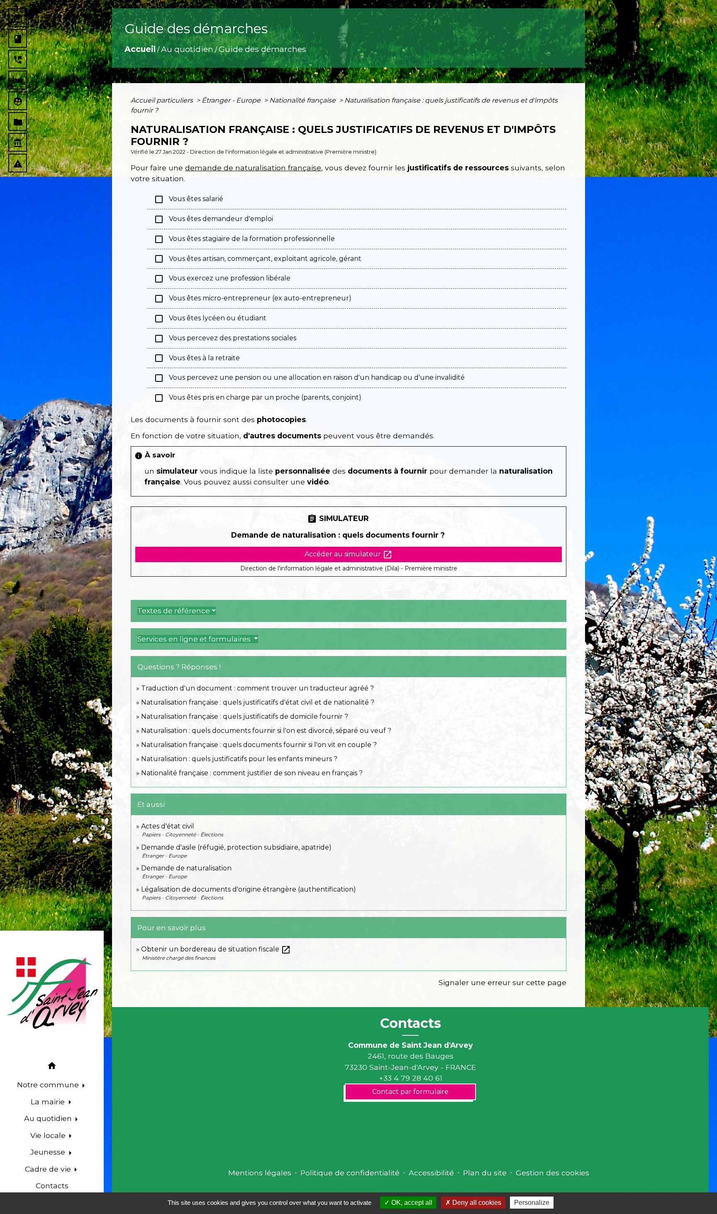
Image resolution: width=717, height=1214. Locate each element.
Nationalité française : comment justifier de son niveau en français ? (252, 773)
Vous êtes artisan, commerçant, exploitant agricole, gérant (257, 259)
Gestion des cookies (552, 1172)
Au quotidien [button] (49, 1118)
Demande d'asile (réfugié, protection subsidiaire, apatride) (236, 847)
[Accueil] (52, 993)
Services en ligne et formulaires (194, 639)
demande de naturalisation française (253, 167)
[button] (52, 1067)
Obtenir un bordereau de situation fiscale (216, 949)
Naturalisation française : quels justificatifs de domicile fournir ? (244, 716)
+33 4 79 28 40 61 (410, 1078)
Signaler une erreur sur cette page (502, 982)
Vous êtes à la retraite (197, 358)
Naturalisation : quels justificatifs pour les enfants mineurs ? (239, 759)
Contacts (410, 1023)
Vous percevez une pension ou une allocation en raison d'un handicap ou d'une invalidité (309, 378)
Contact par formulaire (410, 1092)
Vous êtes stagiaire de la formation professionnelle (244, 239)
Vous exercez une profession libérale (222, 279)
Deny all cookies (476, 1202)
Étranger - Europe (232, 100)
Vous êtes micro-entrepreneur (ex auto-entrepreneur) (252, 299)
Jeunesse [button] (48, 1152)
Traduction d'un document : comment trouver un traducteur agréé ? (257, 688)
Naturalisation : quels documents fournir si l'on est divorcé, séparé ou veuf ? (266, 731)
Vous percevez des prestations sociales (225, 339)
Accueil (140, 49)
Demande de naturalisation (186, 868)
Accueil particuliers (163, 100)
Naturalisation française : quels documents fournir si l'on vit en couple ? (259, 745)
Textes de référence (173, 611)
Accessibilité (431, 1172)
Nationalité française (303, 100)
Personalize (531, 1202)
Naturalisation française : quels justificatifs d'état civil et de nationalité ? (257, 702)
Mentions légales (259, 1172)
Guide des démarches (262, 49)
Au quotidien (187, 49)
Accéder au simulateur (349, 555)
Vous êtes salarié (188, 199)
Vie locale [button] (49, 1135)
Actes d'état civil (167, 826)
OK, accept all (411, 1202)
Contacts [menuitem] (52, 1185)
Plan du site (485, 1172)
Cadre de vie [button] (49, 1169)
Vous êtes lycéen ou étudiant (210, 319)
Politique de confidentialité (350, 1172)
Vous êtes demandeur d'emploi (213, 219)
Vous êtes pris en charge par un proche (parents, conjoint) (257, 398)
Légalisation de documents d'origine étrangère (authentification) (248, 889)
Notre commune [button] (49, 1084)
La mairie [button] (49, 1101)
